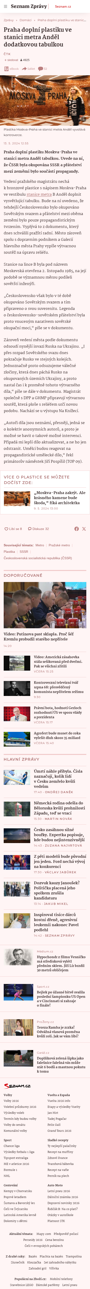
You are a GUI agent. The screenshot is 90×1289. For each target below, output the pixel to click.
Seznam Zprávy (60, 935)
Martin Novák (59, 819)
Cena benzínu (54, 1240)
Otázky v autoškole (60, 1215)
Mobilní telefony (61, 1279)
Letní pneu (69, 1285)
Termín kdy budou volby (20, 1119)
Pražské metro (59, 545)
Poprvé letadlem (15, 1197)
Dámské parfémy (48, 1285)
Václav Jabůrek (61, 872)
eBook (14, 68)
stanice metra (39, 195)
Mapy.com (43, 1234)
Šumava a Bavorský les (19, 1203)
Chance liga (12, 1146)
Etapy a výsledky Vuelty (64, 1107)
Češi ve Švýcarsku (16, 1209)
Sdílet (31, 68)
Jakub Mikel (56, 903)
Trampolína (74, 1256)
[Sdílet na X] (84, 529)
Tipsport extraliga (16, 1158)
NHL (7, 1176)
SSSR (24, 551)
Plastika (9, 551)
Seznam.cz (63, 6)
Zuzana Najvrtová (63, 845)
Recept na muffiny (60, 1152)
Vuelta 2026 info (59, 1101)
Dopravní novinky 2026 (63, 1203)
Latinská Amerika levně (20, 1215)
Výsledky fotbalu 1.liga (19, 1152)
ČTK (7, 54)
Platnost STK (56, 1221)
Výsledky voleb (14, 1113)
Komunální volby (15, 1131)
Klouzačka (34, 1262)
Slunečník (17, 1262)
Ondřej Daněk (59, 792)
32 (45, 68)
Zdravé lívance (58, 1158)
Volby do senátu (14, 1125)
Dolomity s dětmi (15, 1221)
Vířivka (54, 1268)
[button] (45, 100)
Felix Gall (54, 1125)
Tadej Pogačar (57, 1119)
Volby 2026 (11, 1101)
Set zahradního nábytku (60, 1262)
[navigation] (5, 6)
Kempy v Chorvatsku (18, 1191)
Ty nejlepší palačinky (62, 1146)
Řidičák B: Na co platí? (63, 1209)
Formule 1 (10, 1170)
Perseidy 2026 (32, 1240)
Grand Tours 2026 (59, 1131)
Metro (40, 545)
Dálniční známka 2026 (63, 1197)
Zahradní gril (37, 1268)
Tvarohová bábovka (61, 1164)
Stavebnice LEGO (21, 1285)
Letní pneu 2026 (59, 1191)
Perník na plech (58, 1176)
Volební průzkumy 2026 (20, 1107)
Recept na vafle (58, 1170)
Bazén (33, 1256)
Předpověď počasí (66, 1234)
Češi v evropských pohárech (44, 1246)
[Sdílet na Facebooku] (76, 529)
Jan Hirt (53, 1113)
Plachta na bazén (51, 1256)
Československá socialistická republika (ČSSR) (38, 558)
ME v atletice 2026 (16, 1164)
